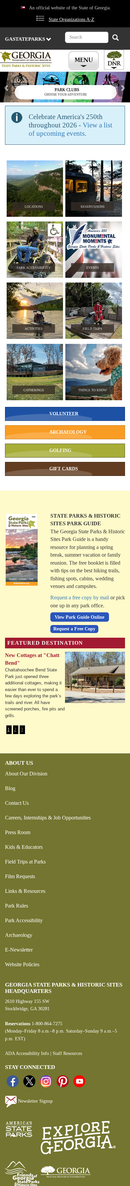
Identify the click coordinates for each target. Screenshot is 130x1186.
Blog (10, 788)
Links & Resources (25, 891)
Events (92, 267)
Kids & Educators (24, 847)
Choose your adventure (65, 94)
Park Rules (16, 906)
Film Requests (20, 876)
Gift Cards (63, 468)
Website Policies (22, 964)
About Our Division (26, 773)
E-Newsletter (19, 950)
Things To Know (92, 390)
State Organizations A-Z (71, 19)
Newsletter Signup (35, 1101)
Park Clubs (67, 89)
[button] (10, 87)
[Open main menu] (85, 60)
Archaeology (68, 432)
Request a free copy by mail (79, 597)
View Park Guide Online (79, 616)
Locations (34, 206)
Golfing (60, 450)
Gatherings (33, 390)
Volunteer (63, 413)
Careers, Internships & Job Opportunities (48, 817)
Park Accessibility (34, 267)
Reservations (93, 206)
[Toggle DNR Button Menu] (114, 60)
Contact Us (17, 803)
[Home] (29, 59)
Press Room (17, 832)
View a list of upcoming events (70, 129)
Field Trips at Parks (25, 861)
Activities (34, 329)
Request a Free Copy (74, 628)
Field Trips (92, 329)
